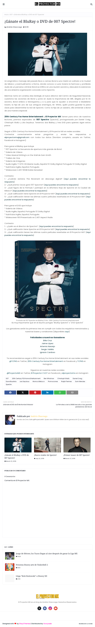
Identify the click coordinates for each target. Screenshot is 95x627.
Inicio (6, 14)
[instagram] (50, 608)
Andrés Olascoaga (14, 27)
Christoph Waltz (63, 378)
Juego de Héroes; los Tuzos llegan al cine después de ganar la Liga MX (46, 553)
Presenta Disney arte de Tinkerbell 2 (32, 564)
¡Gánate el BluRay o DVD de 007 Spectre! (16, 456)
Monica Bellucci (39, 381)
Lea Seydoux (24, 381)
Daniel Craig (77, 378)
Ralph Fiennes (66, 381)
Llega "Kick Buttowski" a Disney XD (31, 576)
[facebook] (45, 608)
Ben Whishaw (49, 378)
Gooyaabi (47, 623)
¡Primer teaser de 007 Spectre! (76, 455)
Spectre (9, 384)
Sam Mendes (80, 381)
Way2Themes (24, 623)
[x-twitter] (39, 608)
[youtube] (56, 608)
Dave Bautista (11, 381)
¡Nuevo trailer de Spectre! (45, 455)
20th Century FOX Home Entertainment (26, 378)
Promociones (53, 381)
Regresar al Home (86, 624)
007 (11, 14)
